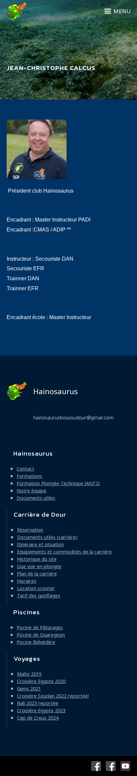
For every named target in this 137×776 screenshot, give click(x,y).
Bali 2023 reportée (37, 703)
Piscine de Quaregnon (41, 635)
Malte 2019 (29, 674)
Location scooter (36, 588)
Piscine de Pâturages (40, 627)
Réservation (30, 530)
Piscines (26, 612)
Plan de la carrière (37, 573)
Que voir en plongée (39, 566)
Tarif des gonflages (38, 595)
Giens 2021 (29, 688)
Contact (25, 469)
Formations (29, 476)
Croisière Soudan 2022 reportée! (53, 696)
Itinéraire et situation (40, 544)
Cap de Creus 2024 (38, 718)
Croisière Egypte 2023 (41, 710)
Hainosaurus (55, 391)
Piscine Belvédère (36, 642)
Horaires (26, 581)
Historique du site (37, 559)
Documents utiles (36, 498)
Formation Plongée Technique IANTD (58, 483)
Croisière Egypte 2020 (41, 681)
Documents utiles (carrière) (47, 537)
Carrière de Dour (40, 514)
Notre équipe (31, 490)
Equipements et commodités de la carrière (64, 552)
